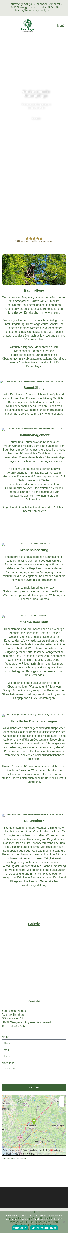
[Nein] (63, 1222)
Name (5, 1036)
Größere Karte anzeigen (14, 1158)
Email (5, 1050)
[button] (5, 106)
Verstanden (19, 1227)
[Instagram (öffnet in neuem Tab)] (33, 13)
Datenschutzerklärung (44, 1227)
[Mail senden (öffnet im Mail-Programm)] (38, 13)
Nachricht (8, 1063)
